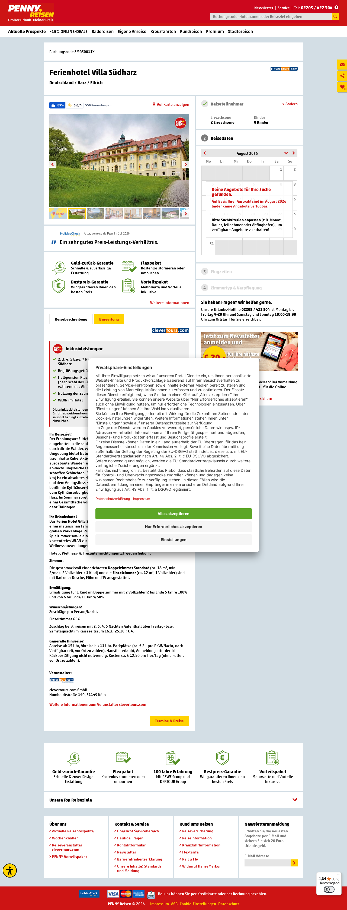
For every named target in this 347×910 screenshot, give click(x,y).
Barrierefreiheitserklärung (139, 859)
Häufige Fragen (130, 838)
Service (284, 7)
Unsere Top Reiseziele (70, 800)
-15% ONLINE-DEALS (69, 31)
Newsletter (263, 7)
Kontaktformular (131, 845)
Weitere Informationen (169, 302)
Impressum (159, 903)
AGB (174, 903)
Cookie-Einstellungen (198, 903)
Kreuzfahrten (163, 31)
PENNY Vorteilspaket (69, 856)
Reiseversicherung (197, 831)
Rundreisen (191, 31)
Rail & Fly (190, 859)
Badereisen (103, 31)
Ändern (291, 103)
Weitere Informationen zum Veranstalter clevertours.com (97, 704)
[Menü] (338, 875)
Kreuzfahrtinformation (201, 845)
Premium (215, 31)
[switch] (329, 889)
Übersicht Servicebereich (138, 831)
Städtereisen (240, 31)
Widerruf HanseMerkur (201, 866)
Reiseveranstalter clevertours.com (67, 847)
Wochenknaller (65, 838)
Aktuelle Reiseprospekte (73, 831)
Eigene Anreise (132, 31)
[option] (119, 160)
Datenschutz (228, 903)
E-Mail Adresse (257, 855)
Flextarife (190, 852)
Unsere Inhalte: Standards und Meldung (139, 868)
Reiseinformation (197, 838)
